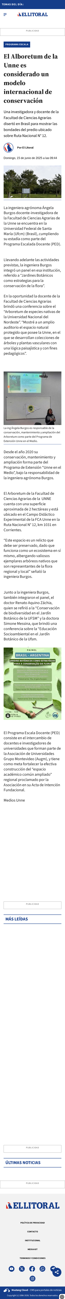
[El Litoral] (33, 14)
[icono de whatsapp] (42, 1269)
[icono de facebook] (32, 1269)
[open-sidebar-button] (5, 14)
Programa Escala (16, 44)
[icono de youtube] (11, 1269)
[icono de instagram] (32, 1278)
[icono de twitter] (22, 1269)
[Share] (56, 1273)
